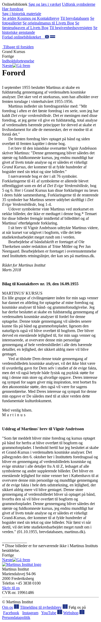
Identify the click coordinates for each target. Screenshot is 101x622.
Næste (7, 65)
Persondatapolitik (16, 617)
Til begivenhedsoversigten (70, 27)
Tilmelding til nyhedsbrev (41, 607)
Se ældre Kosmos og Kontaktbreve (30, 18)
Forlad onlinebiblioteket (23, 37)
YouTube (48, 613)
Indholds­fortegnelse (18, 61)
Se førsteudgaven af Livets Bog (40, 25)
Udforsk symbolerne (78, 4)
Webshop (70, 613)
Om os (7, 607)
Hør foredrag (12, 9)
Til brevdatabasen (74, 18)
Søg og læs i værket (44, 4)
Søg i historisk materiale (21, 13)
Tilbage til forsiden (18, 47)
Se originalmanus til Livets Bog (48, 23)
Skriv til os (11, 588)
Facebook (11, 613)
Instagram (30, 613)
